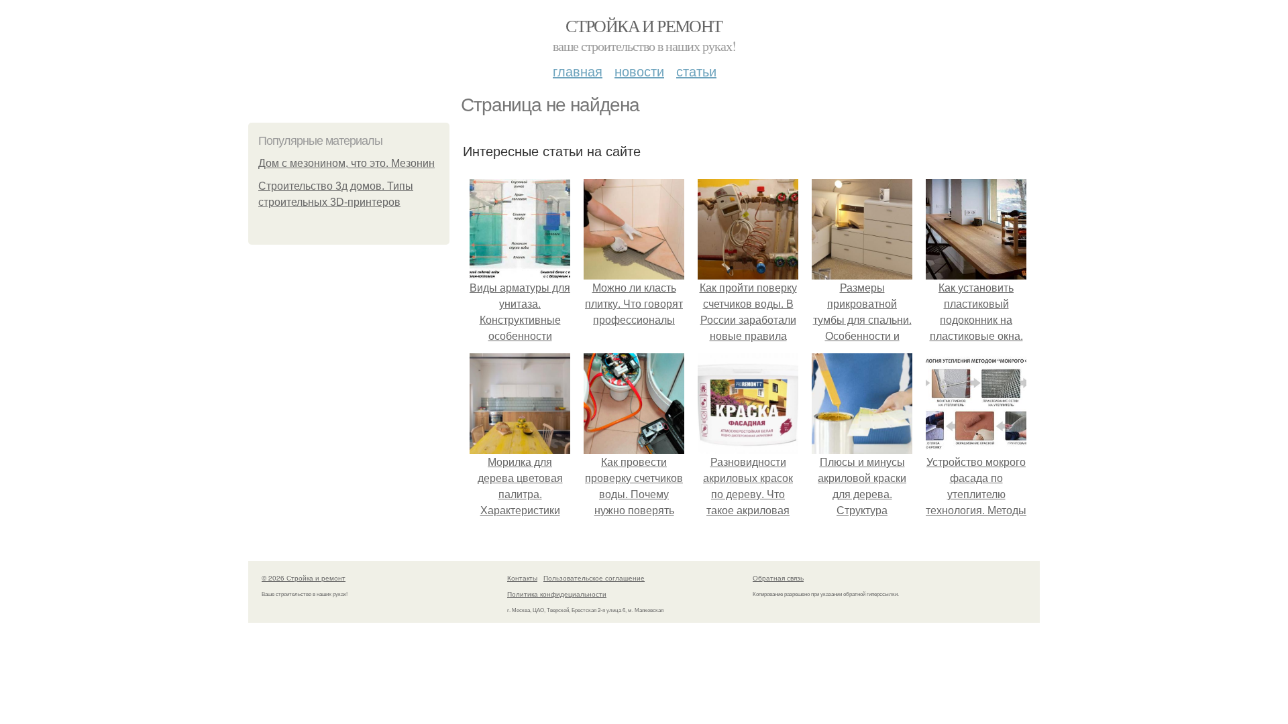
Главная (577, 70)
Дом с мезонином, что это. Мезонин (346, 163)
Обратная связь (778, 578)
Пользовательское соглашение (594, 578)
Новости (639, 70)
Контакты (522, 578)
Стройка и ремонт (644, 25)
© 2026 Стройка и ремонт (303, 578)
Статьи (696, 70)
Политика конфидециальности (556, 594)
